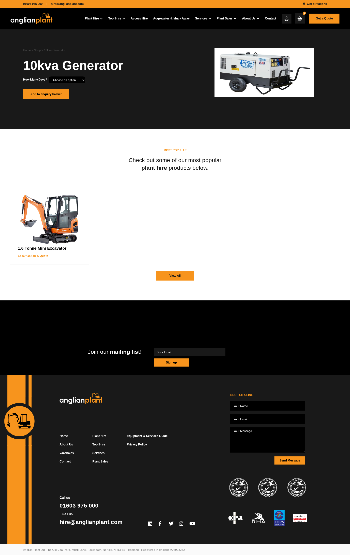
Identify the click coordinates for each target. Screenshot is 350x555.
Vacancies (67, 453)
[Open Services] (209, 18)
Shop (37, 50)
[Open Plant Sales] (235, 18)
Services (98, 453)
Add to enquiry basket (46, 94)
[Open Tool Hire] (123, 18)
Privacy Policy (137, 444)
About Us (66, 444)
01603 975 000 (79, 505)
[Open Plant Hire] (101, 18)
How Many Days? (35, 79)
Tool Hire (98, 444)
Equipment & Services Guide (147, 436)
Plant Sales (100, 461)
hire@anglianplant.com (91, 522)
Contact (65, 461)
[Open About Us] (257, 18)
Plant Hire (99, 436)
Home (27, 50)
